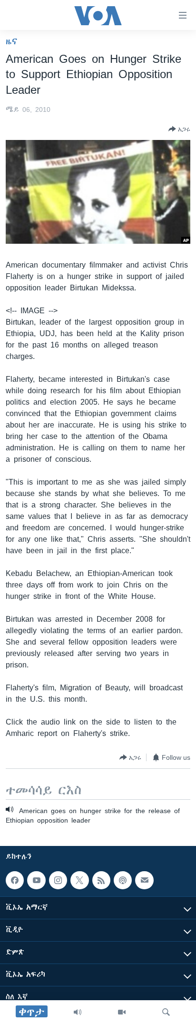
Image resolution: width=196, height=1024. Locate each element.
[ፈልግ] (166, 1012)
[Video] (122, 1012)
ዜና (12, 41)
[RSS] (101, 880)
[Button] (179, 129)
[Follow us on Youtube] (36, 880)
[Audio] (77, 1012)
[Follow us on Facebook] (15, 880)
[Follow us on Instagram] (58, 880)
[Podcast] (123, 880)
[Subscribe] (144, 880)
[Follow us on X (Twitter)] (79, 880)
